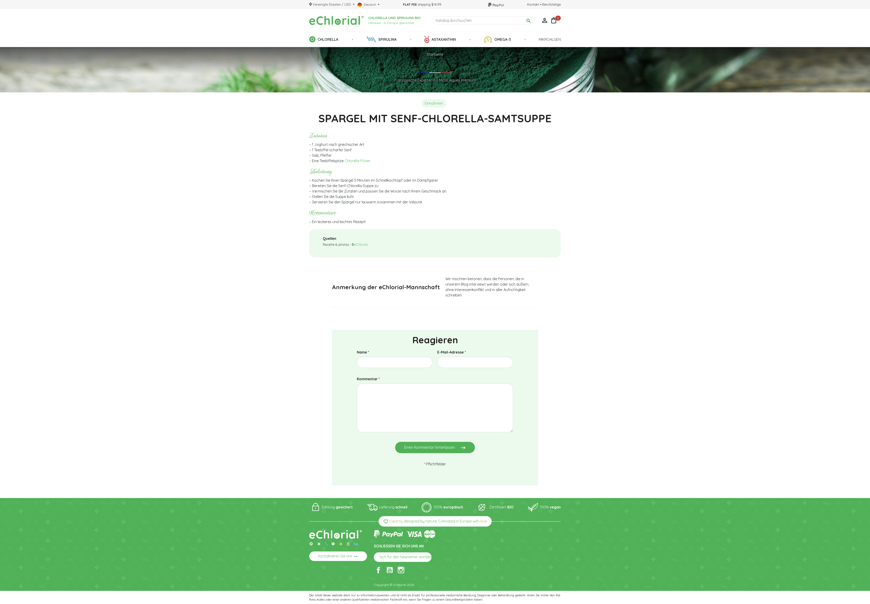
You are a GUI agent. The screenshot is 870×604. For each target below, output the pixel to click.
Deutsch (370, 4)
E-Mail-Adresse (451, 352)
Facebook (378, 570)
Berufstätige (551, 4)
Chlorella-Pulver (357, 161)
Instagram (401, 570)
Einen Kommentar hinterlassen (435, 447)
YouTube (389, 570)
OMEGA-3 (502, 39)
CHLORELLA (328, 39)
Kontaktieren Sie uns (338, 556)
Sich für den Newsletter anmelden (405, 557)
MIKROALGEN (550, 39)
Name (363, 352)
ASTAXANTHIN (444, 39)
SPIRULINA (387, 39)
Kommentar (368, 379)
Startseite (435, 54)
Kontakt (533, 4)
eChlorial (360, 245)
